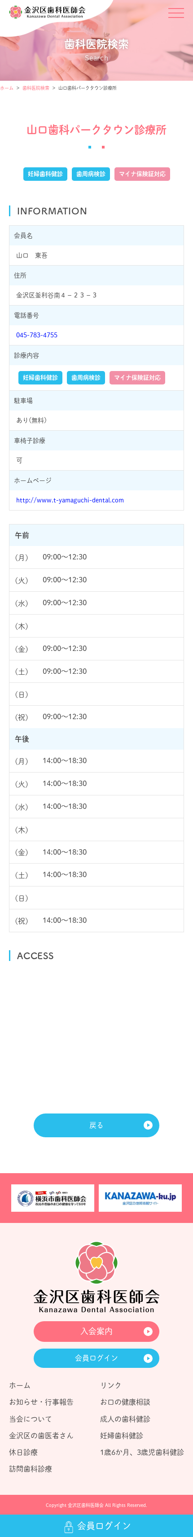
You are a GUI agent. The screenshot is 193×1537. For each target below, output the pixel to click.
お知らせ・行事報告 (41, 1402)
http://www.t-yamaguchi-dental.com (70, 500)
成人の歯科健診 (125, 1419)
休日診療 (23, 1452)
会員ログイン (96, 1358)
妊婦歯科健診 (121, 1435)
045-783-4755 (36, 335)
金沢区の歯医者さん (41, 1435)
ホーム (6, 88)
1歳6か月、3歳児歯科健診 (142, 1452)
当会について (30, 1419)
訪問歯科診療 (30, 1468)
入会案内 (96, 1331)
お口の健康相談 (125, 1402)
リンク (111, 1385)
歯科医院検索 (35, 88)
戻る (96, 1125)
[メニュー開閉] (176, 16)
